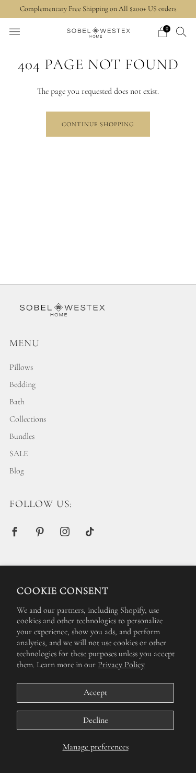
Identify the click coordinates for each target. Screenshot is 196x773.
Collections (27, 419)
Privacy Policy (121, 664)
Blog (16, 471)
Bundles (21, 436)
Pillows (21, 367)
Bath (17, 401)
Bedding (22, 384)
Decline (95, 720)
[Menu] (14, 32)
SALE (18, 453)
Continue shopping (98, 124)
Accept (95, 692)
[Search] (181, 31)
